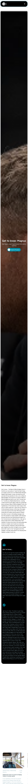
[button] (25, 4)
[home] (4, 3)
